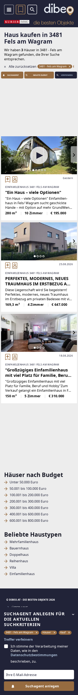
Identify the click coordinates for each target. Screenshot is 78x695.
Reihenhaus (19, 561)
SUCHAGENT (13, 75)
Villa (13, 567)
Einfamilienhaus (22, 574)
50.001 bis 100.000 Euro (28, 488)
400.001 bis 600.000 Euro (29, 514)
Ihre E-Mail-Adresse (16, 667)
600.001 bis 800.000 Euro (29, 520)
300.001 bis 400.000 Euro (29, 508)
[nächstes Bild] (74, 155)
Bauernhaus (19, 548)
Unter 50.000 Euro (24, 482)
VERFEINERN (67, 75)
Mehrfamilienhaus (24, 542)
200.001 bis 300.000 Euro (29, 501)
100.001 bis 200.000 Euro (29, 495)
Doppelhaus (19, 555)
